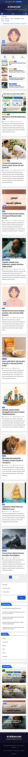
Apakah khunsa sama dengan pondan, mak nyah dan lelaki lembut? (13, 313)
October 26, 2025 (7, 368)
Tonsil (2, 18)
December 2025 (6, 588)
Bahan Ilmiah (9, 750)
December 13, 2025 (8, 170)
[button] (23, 13)
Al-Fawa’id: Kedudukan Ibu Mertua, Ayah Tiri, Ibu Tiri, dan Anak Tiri (17, 72)
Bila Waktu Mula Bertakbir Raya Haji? (12, 48)
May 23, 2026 (6, 121)
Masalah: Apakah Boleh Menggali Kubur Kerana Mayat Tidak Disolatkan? (13, 412)
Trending (22, 57)
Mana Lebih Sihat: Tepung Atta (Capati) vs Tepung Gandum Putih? (13, 363)
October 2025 (5, 592)
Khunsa (22, 18)
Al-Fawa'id (11, 61)
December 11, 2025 (8, 220)
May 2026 (4, 584)
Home (5, 750)
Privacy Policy (16, 750)
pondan (2, 20)
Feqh (15, 61)
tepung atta (7, 18)
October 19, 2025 (7, 511)
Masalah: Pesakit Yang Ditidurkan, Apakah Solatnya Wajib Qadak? (16, 87)
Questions (22, 750)
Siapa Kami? (14, 753)
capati (11, 18)
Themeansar (13, 747)
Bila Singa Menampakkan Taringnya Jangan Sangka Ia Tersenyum (12, 460)
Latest (5, 57)
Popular (13, 57)
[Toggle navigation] (13, 14)
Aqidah (4, 645)
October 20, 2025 (7, 416)
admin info (17, 368)
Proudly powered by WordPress (10, 745)
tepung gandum (17, 18)
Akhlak (4, 638)
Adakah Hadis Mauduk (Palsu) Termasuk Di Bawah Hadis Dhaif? (17, 79)
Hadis (10, 76)
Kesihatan (8, 259)
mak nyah (7, 20)
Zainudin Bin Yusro (17, 121)
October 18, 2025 (7, 557)
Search (21, 597)
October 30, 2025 (7, 317)
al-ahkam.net (14, 7)
